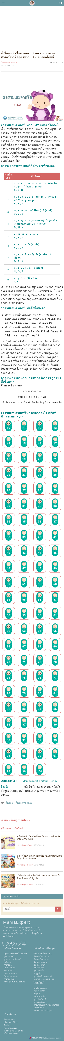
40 (39, 537)
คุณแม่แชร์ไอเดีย (40, 999)
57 (55, 599)
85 (55, 709)
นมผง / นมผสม (10, 973)
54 (8, 599)
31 (24, 506)
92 (39, 740)
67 (24, 646)
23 (24, 474)
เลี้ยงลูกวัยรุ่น (39, 967)
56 (39, 599)
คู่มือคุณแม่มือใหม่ (12, 828)
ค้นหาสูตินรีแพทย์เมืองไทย (14, 981)
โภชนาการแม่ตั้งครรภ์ (12, 959)
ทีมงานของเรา (9, 1019)
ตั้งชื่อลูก (9, 803)
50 (8, 584)
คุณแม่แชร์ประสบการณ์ (43, 976)
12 (39, 428)
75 (24, 677)
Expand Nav (3, 3)
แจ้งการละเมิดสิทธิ (11, 1033)
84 (39, 709)
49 (55, 568)
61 (55, 615)
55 (24, 599)
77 (55, 677)
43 (24, 552)
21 (55, 459)
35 (24, 521)
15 (24, 443)
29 (55, 490)
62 (8, 631)
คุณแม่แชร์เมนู (39, 1002)
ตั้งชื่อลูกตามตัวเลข (24, 803)
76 (39, 677)
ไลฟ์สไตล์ (38, 983)
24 (39, 474)
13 (55, 428)
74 (8, 677)
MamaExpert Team (12, 62)
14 (8, 443)
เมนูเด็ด (37, 993)
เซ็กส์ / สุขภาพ (39, 990)
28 (39, 490)
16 (39, 443)
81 (55, 693)
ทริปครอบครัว (39, 996)
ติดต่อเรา (7, 1025)
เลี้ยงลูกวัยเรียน (40, 965)
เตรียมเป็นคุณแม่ (12, 948)
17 (55, 443)
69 (55, 646)
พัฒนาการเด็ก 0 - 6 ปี (43, 953)
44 (39, 552)
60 (39, 615)
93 (55, 740)
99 (24, 771)
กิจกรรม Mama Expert (43, 1010)
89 (55, 724)
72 (39, 662)
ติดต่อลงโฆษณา (10, 1028)
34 (8, 521)
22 (8, 474)
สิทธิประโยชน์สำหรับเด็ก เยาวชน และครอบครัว (46, 1006)
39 (24, 537)
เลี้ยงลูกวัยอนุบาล (40, 962)
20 (39, 459)
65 (55, 631)
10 (8, 428)
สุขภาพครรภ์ (9, 956)
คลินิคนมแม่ (9, 970)
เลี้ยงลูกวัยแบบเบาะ (41, 956)
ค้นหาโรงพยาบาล (11, 976)
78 (8, 693)
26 (8, 490)
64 (39, 631)
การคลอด (8, 965)
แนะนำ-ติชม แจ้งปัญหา (13, 1030)
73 (55, 662)
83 (24, 709)
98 (8, 771)
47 (24, 568)
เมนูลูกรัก (37, 973)
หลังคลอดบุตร (9, 967)
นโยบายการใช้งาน (11, 1022)
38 (8, 537)
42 (8, 552)
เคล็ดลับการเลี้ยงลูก (44, 948)
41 (55, 537)
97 (55, 755)
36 (39, 521)
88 (39, 724)
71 (24, 662)
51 (24, 584)
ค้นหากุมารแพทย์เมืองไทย (44, 979)
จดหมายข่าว (13, 896)
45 (55, 552)
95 (24, 755)
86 (8, 724)
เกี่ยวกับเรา (10, 1014)
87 (24, 724)
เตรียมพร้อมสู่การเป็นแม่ (15, 820)
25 (55, 474)
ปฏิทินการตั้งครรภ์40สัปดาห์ (15, 953)
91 (24, 740)
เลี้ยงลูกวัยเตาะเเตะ (41, 959)
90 (8, 740)
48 (39, 568)
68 (39, 646)
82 (8, 709)
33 (55, 506)
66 (8, 646)
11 (24, 428)
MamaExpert (32, 3)
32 (39, 506)
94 (8, 755)
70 (8, 662)
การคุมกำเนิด (9, 979)
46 (8, 568)
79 (24, 693)
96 (39, 755)
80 (39, 693)
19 (24, 459)
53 (55, 584)
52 (39, 584)
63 (24, 631)
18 (8, 459)
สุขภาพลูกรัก (38, 970)
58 (8, 615)
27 (24, 490)
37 (55, 521)
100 (39, 771)
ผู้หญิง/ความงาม (40, 988)
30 (8, 506)
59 (24, 615)
